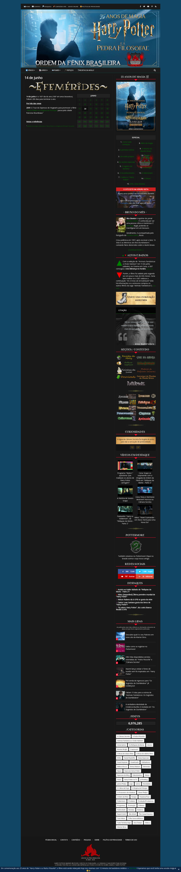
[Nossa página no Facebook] (140, 6)
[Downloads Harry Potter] (126, 377)
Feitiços (70, 70)
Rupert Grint (121, 814)
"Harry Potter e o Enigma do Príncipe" (41, 110)
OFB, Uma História (137, 184)
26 (85, 117)
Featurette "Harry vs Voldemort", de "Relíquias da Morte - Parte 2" (125, 520)
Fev (85, 121)
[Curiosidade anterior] (132, 447)
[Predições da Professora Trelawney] (147, 370)
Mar (90, 121)
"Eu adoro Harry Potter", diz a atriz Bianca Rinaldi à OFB (133, 608)
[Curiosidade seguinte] (138, 447)
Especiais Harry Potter (132, 771)
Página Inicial (51, 840)
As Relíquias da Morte (136, 745)
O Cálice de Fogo (123, 788)
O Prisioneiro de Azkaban (126, 792)
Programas (121, 805)
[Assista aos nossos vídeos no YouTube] (148, 6)
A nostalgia (147, 167)
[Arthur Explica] (126, 363)
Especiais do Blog (123, 775)
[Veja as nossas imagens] (152, 6)
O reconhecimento (127, 173)
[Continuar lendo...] (135, 250)
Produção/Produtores (145, 801)
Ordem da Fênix (122, 797)
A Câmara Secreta (123, 736)
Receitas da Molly (86, 70)
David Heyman (122, 762)
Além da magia (147, 143)
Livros (43, 70)
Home (28, 6)
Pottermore (121, 801)
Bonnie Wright (122, 749)
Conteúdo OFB (60, 6)
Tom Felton (121, 818)
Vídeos (31, 70)
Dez (107, 126)
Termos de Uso (131, 840)
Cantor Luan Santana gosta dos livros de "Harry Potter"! (133, 603)
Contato (37, 6)
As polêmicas (147, 162)
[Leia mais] (150, 269)
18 (107, 108)
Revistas (131, 810)
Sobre (97, 840)
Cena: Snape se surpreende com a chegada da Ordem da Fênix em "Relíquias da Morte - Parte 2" (145, 478)
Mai (101, 121)
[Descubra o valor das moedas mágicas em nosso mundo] (147, 377)
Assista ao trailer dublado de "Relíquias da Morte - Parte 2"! (133, 590)
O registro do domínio (127, 167)
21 (91, 113)
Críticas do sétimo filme (144, 754)
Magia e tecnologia (146, 156)
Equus (119, 771)
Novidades (147, 784)
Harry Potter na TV (130, 780)
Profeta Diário (132, 221)
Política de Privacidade (91, 6)
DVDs (119, 758)
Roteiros (140, 810)
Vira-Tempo (138, 823)
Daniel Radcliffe (129, 758)
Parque (134, 797)
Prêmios (141, 805)
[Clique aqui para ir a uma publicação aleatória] (136, 298)
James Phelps (121, 784)
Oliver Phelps (142, 792)
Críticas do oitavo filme (125, 754)
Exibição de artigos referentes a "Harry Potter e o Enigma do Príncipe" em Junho (50, 126)
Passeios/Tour (145, 797)
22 (96, 113)
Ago (85, 126)
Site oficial (132, 814)
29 (102, 117)
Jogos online (73, 6)
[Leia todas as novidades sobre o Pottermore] (136, 384)
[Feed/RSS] (155, 6)
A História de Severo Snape (125, 499)
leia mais (133, 868)
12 (107, 104)
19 (80, 113)
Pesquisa (47, 6)
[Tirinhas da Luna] (126, 370)
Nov (101, 126)
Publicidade (121, 810)
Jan (79, 121)
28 (96, 117)
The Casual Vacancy (146, 814)
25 (80, 117)
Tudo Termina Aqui (124, 823)
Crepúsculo (134, 749)
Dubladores (146, 762)
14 (85, 108)
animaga (129, 225)
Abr (96, 121)
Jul (79, 126)
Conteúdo (76, 840)
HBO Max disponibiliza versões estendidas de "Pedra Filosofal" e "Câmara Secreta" (139, 659)
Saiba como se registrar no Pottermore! (136, 647)
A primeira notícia (127, 150)
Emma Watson (135, 767)
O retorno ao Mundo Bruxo (146, 149)
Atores (149, 745)
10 (96, 104)
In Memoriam (147, 173)
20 (85, 113)
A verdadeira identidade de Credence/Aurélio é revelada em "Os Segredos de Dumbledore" (140, 707)
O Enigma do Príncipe (139, 788)
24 (107, 113)
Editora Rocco (122, 767)
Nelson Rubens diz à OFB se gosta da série (134, 599)
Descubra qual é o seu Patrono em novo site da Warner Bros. (140, 635)
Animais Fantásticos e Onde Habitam (130, 741)
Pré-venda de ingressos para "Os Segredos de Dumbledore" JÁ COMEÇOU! (139, 683)
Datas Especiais (143, 758)
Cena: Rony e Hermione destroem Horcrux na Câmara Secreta (145, 499)
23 (102, 113)
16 (96, 108)
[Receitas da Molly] (126, 357)
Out (96, 126)
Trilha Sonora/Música (135, 818)
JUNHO (93, 95)
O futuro (147, 178)
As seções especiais (127, 162)
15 (91, 108)
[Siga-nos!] (144, 6)
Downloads (135, 762)
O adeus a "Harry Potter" (127, 178)
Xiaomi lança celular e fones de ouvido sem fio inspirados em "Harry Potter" (140, 671)
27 (91, 117)
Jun (107, 121)
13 (80, 108)
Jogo (131, 784)
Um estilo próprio (127, 156)
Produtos (131, 801)
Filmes (56, 70)
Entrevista (146, 767)
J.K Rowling (144, 780)
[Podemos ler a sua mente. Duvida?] (147, 363)
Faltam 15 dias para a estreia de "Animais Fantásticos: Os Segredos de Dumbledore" (140, 695)
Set (90, 126)
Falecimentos (137, 775)
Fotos (119, 780)
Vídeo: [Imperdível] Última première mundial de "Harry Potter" (135, 595)
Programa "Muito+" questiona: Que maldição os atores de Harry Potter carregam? (125, 478)
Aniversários (121, 745)
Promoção (131, 805)
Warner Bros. (121, 827)
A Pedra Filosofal (139, 736)
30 (107, 117)
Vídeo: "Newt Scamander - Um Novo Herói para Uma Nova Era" (144, 519)
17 (102, 108)
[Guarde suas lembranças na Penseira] (147, 357)
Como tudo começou (127, 143)
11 (102, 104)
